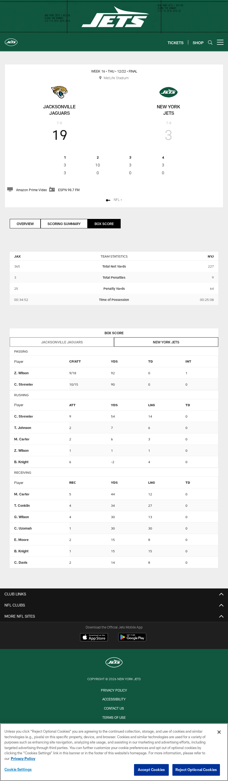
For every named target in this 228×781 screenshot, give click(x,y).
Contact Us (114, 708)
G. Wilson (21, 517)
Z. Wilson (21, 373)
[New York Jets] (114, 663)
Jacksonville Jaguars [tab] (62, 342)
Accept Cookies (151, 769)
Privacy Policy (114, 690)
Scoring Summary (64, 224)
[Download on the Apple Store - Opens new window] (94, 638)
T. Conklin (22, 505)
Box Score (104, 224)
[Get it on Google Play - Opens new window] (132, 640)
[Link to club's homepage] (11, 40)
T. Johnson (22, 428)
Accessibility (114, 699)
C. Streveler (23, 384)
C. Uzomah (23, 528)
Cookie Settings (18, 769)
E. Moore (21, 540)
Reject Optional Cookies (196, 769)
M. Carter (21, 439)
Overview (25, 224)
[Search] (210, 42)
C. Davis (20, 562)
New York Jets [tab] (166, 342)
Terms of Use (114, 717)
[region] (114, 752)
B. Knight (21, 462)
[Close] (219, 732)
